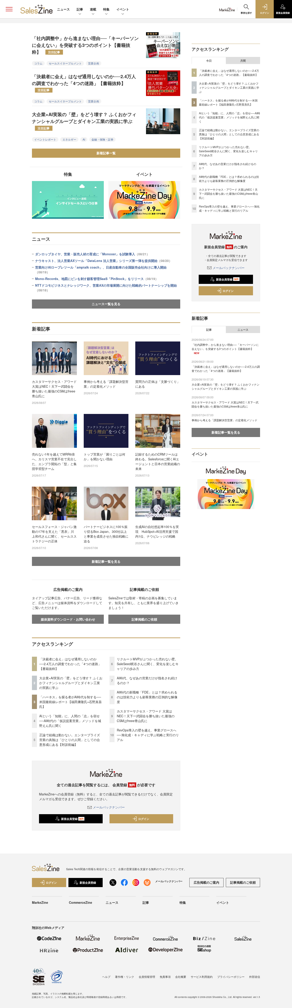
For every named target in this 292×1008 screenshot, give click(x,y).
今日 (209, 61)
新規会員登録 (72, 819)
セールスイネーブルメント (65, 63)
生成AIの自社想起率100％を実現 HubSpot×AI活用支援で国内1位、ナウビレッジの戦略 (157, 531)
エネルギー (69, 139)
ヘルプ (106, 977)
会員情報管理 (147, 977)
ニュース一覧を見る (106, 303)
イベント (122, 9)
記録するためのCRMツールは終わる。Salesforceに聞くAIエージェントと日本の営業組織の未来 (157, 461)
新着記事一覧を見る (106, 561)
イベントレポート (45, 139)
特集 (106, 9)
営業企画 (93, 63)
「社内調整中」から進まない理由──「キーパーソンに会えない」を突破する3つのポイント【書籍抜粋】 (85, 45)
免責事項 (165, 977)
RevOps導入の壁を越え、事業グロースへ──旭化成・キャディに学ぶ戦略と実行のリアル (148, 735)
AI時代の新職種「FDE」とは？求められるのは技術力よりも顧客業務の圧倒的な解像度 (147, 697)
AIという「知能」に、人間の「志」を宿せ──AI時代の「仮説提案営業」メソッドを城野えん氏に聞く (70, 721)
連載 (93, 9)
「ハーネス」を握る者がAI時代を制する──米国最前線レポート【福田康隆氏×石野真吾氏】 (70, 702)
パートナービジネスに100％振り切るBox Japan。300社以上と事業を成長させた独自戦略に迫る (106, 533)
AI (84, 139)
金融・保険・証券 (102, 139)
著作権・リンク (124, 977)
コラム (38, 63)
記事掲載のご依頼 (144, 619)
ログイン (143, 819)
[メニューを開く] (9, 9)
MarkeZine (40, 902)
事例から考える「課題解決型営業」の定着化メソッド (106, 384)
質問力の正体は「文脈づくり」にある (157, 384)
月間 (243, 61)
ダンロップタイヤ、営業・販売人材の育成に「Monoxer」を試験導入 (92, 254)
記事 (80, 9)
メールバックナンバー (109, 807)
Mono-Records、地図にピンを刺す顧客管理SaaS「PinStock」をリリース (96, 278)
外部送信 (254, 977)
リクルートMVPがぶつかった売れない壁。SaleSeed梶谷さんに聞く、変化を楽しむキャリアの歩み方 (148, 664)
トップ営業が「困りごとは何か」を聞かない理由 (104, 456)
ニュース (63, 9)
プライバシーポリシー (231, 977)
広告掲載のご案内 (206, 882)
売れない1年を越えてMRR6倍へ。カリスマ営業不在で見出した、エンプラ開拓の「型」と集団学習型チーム (54, 461)
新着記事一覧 (106, 153)
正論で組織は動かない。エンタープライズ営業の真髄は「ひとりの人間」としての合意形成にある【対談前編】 (69, 740)
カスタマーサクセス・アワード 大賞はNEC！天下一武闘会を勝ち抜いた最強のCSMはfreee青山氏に (54, 388)
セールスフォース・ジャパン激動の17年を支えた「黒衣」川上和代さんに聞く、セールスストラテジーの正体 (54, 533)
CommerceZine (80, 902)
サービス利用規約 (202, 977)
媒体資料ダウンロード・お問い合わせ (68, 619)
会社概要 (180, 977)
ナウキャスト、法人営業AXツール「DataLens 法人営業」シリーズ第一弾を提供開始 (103, 260)
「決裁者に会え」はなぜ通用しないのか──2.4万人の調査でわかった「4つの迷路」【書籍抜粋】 (84, 82)
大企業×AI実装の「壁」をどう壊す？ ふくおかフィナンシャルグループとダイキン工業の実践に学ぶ (84, 120)
